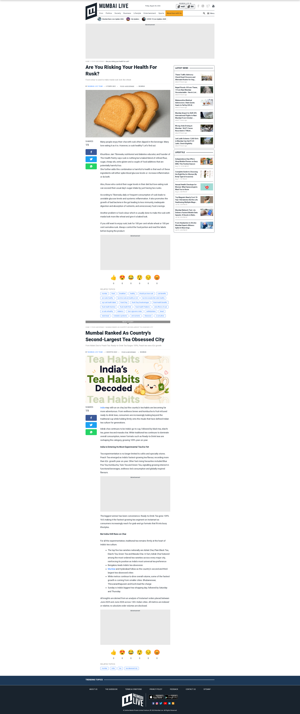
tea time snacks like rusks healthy (153, 298)
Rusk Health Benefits (160, 302)
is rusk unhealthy (107, 311)
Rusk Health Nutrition (109, 307)
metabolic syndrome (120, 316)
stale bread (105, 316)
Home (88, 61)
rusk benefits (162, 293)
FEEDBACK (174, 689)
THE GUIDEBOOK (111, 689)
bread (162, 311)
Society (118, 13)
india (113, 668)
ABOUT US (93, 689)
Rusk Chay (123, 302)
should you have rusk (146, 293)
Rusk (113, 293)
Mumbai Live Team (95, 86)
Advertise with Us (174, 13)
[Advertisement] (150, 42)
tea (120, 668)
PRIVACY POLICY (156, 689)
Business (127, 13)
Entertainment (150, 13)
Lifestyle (137, 13)
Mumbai (111, 569)
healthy (132, 293)
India (102, 407)
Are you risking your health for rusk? (117, 61)
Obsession (148, 316)
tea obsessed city (131, 668)
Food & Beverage (98, 61)
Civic (101, 13)
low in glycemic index (135, 311)
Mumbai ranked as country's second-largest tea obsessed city (129, 327)
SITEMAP (207, 689)
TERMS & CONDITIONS (133, 689)
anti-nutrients (135, 316)
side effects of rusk (160, 307)
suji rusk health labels (109, 302)
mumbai (104, 293)
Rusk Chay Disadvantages (140, 302)
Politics (109, 13)
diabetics (120, 311)
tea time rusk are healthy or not (128, 298)
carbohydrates (151, 311)
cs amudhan (160, 316)
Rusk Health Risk (125, 307)
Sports (161, 13)
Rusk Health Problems (142, 307)
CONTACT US (191, 689)
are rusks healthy (107, 298)
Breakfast (122, 293)
